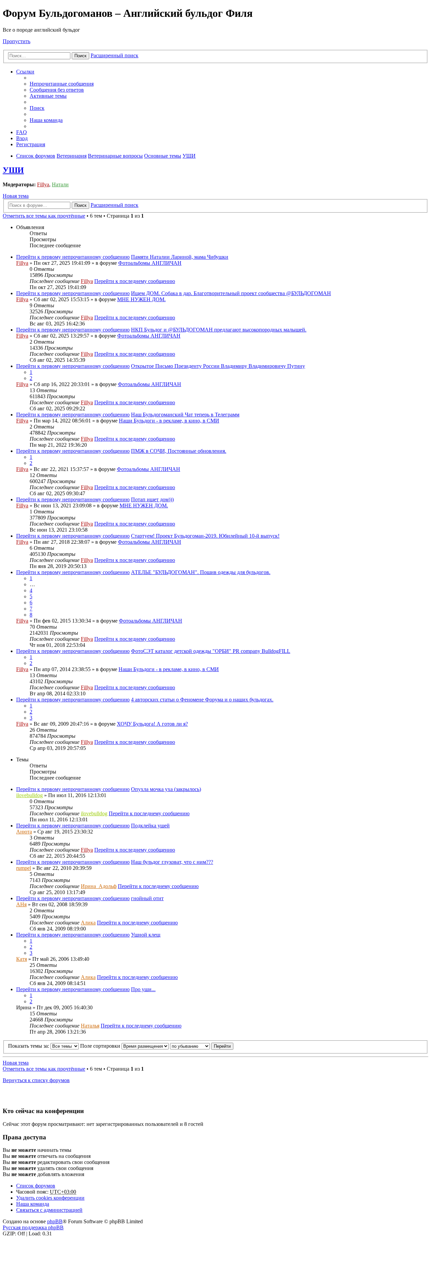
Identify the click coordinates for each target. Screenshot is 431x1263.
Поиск (80, 55)
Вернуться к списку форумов (36, 1080)
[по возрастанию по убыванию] (190, 1046)
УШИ (13, 170)
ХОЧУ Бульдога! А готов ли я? (152, 724)
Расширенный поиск (114, 55)
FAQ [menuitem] (21, 132)
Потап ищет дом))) (152, 499)
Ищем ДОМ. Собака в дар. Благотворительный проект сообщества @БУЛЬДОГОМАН (231, 293)
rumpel (23, 868)
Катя (21, 959)
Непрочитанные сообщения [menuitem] (62, 84)
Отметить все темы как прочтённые (44, 216)
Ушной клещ (145, 935)
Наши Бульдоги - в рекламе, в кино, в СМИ (169, 420)
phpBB (55, 1221)
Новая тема (16, 196)
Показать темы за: (29, 1046)
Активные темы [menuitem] (48, 96)
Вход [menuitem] (22, 138)
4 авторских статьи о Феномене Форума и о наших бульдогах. (202, 699)
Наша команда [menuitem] (46, 120)
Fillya (43, 184)
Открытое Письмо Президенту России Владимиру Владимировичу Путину (218, 366)
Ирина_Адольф (99, 886)
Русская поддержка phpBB (33, 1227)
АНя (21, 904)
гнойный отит (147, 898)
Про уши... (143, 989)
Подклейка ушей (150, 825)
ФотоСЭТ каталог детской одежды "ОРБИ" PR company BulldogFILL (210, 651)
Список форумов (35, 1186)
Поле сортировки (101, 1046)
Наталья (90, 1026)
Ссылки (25, 71)
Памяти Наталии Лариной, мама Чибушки (179, 257)
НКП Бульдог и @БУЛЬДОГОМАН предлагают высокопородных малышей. (218, 330)
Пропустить (16, 41)
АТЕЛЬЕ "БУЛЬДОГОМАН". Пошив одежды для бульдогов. (200, 572)
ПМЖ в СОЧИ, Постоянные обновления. (178, 451)
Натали (60, 184)
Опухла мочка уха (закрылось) (166, 789)
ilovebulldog (29, 795)
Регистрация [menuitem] (30, 144)
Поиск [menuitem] (37, 108)
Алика (88, 922)
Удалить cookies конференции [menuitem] (50, 1198)
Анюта (24, 831)
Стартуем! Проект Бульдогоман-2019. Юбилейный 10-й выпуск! (205, 536)
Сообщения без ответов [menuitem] (57, 90)
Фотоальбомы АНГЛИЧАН (149, 263)
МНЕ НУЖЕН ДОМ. (141, 299)
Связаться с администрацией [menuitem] (49, 1210)
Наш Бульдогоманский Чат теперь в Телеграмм (185, 414)
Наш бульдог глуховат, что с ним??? (172, 862)
